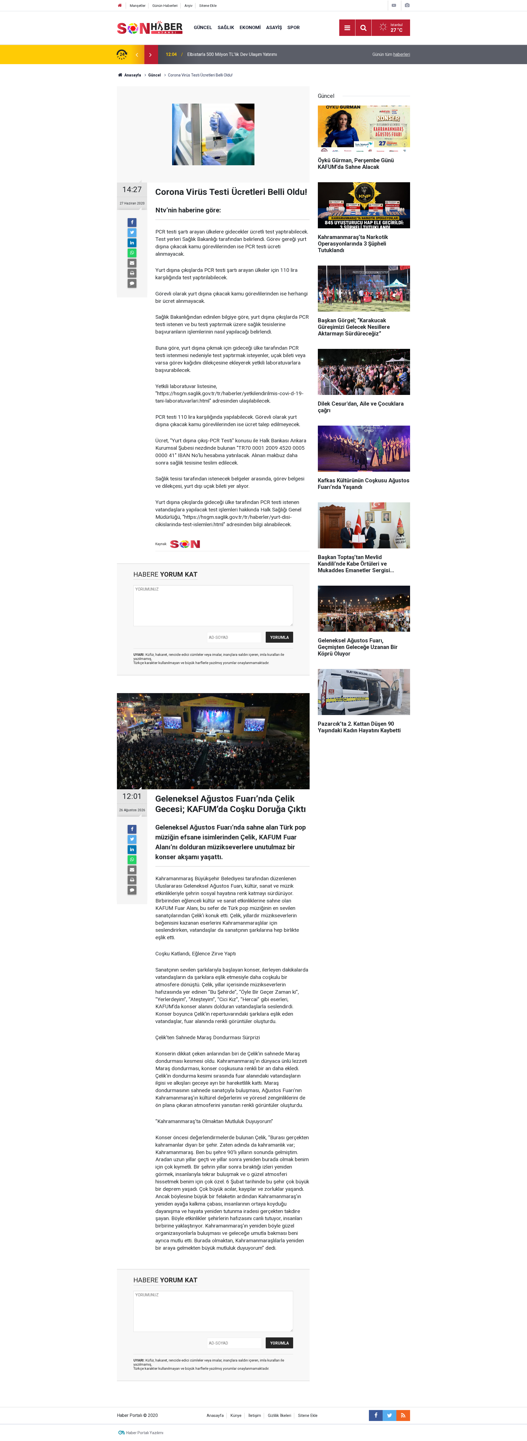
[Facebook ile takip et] (376, 1415)
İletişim (254, 1415)
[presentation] (137, 54)
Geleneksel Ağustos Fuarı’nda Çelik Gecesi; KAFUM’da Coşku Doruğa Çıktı (258, 54)
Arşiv (188, 6)
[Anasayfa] (120, 6)
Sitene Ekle (208, 6)
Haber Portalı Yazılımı (144, 1433)
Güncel (203, 27)
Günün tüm (391, 54)
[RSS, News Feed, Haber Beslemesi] (403, 1415)
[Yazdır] (132, 273)
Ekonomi (250, 27)
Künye (236, 1415)
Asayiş (274, 27)
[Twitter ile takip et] (389, 1415)
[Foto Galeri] (407, 5)
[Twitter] (132, 232)
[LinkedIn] (132, 242)
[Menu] (347, 28)
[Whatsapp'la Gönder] (132, 253)
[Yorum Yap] (132, 283)
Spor (293, 27)
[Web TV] (394, 5)
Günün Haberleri (165, 6)
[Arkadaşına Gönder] (132, 263)
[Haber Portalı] (150, 27)
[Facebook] (132, 222)
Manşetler (137, 6)
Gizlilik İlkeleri (279, 1415)
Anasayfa (215, 1415)
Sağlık (226, 27)
